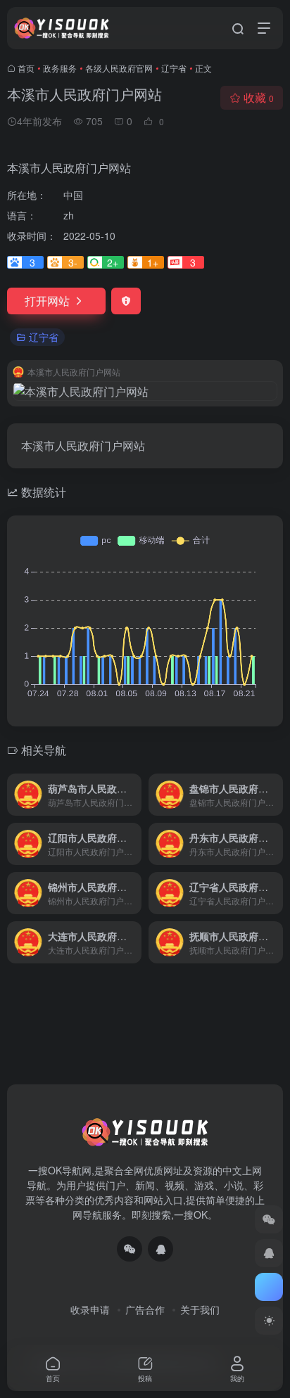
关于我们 (200, 1309)
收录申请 (90, 1309)
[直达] (133, 794)
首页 (26, 68)
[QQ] (160, 1249)
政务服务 (60, 68)
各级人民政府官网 (119, 68)
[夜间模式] (269, 1321)
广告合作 (145, 1309)
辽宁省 (174, 68)
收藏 (259, 97)
